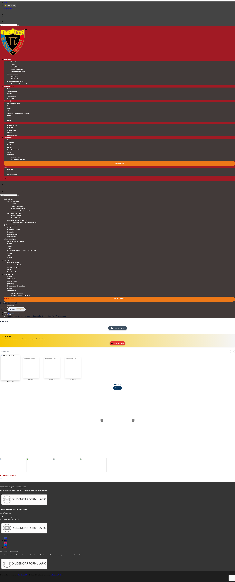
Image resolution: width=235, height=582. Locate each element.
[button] (133, 420)
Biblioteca (9, 132)
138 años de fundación (57, 575)
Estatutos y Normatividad (17, 69)
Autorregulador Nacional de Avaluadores (20, 84)
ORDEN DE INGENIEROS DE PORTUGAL (18, 113)
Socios (8, 88)
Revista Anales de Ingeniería (13, 150)
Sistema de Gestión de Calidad (18, 71)
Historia (13, 64)
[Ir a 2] (116, 384)
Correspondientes (11, 96)
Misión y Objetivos (15, 66)
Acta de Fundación (11, 62)
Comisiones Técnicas (12, 91)
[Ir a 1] (115, 384)
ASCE (8, 110)
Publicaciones (10, 154)
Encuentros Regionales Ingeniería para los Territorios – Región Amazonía (37, 316)
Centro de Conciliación (12, 127)
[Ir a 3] (118, 384)
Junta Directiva (14, 76)
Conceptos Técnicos (11, 125)
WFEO (9, 118)
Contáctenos (8, 8)
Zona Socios (11, 5)
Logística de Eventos (12, 135)
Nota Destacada (11, 145)
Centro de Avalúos (11, 130)
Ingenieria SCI (22, 575)
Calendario (10, 169)
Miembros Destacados (12, 74)
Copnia (9, 106)
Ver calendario (4, 321)
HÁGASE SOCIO (119, 163)
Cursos (9, 172)
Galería (9, 152)
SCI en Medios (10, 142)
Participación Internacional (13, 103)
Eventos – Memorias (12, 174)
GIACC (9, 120)
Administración (14, 79)
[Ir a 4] (120, 384)
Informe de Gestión (15, 157)
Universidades (10, 98)
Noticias (9, 140)
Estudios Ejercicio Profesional (18, 159)
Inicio (6, 2)
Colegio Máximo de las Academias (15, 81)
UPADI (9, 108)
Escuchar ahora (119, 343)
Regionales (9, 93)
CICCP (9, 115)
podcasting (9, 147)
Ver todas (117, 388)
